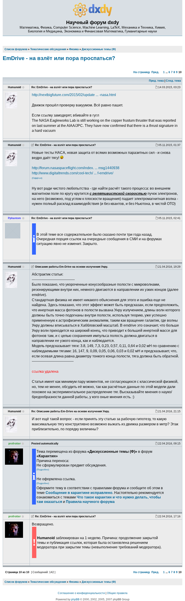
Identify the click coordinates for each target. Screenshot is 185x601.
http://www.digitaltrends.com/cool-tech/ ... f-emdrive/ (72, 173)
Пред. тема (156, 80)
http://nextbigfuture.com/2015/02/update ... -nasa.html (74, 95)
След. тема (173, 80)
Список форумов (16, 581)
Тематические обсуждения (48, 581)
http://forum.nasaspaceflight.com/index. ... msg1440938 (75, 168)
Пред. (155, 72)
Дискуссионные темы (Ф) (99, 581)
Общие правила (117, 593)
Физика (74, 581)
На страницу (141, 72)
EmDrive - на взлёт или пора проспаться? (59, 58)
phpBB (75, 599)
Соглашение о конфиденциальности (81, 593)
